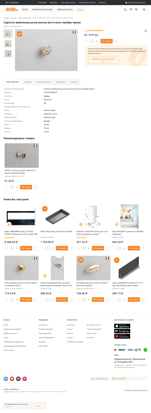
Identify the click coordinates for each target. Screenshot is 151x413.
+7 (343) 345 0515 (101, 379)
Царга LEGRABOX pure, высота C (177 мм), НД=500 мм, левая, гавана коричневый (127, 284)
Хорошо (38, 406)
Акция (80, 9)
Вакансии (42, 342)
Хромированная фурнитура (14, 342)
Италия (47, 121)
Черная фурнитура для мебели (15, 346)
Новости (70, 333)
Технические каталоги (87, 2)
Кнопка (47, 96)
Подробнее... (9, 406)
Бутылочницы (9, 350)
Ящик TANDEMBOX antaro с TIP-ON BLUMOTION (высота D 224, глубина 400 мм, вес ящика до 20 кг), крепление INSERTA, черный (21, 232)
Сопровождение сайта (11, 391)
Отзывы (70, 337)
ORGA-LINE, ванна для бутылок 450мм (56, 231)
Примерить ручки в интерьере (103, 59)
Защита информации (46, 337)
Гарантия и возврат (94, 329)
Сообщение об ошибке (75, 342)
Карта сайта (43, 346)
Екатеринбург (121, 378)
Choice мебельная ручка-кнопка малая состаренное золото (21, 284)
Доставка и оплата (68, 2)
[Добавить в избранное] (116, 41)
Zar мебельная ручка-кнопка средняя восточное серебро (92, 284)
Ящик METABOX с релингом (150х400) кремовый (128, 232)
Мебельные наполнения (42, 9)
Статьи (69, 329)
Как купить (54, 2)
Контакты (102, 2)
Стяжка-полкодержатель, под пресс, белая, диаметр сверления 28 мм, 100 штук (56, 284)
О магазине (42, 2)
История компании (46, 329)
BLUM (24, 9)
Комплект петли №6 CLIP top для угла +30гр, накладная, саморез (92, 232)
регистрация (140, 2)
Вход (130, 2)
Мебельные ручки (65, 9)
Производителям (45, 333)
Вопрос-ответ (92, 333)
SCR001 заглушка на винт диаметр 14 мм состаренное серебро (20, 171)
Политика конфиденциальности (135, 390)
